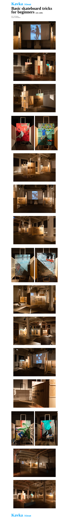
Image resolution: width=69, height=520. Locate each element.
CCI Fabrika (16, 16)
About (28, 4)
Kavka (17, 4)
